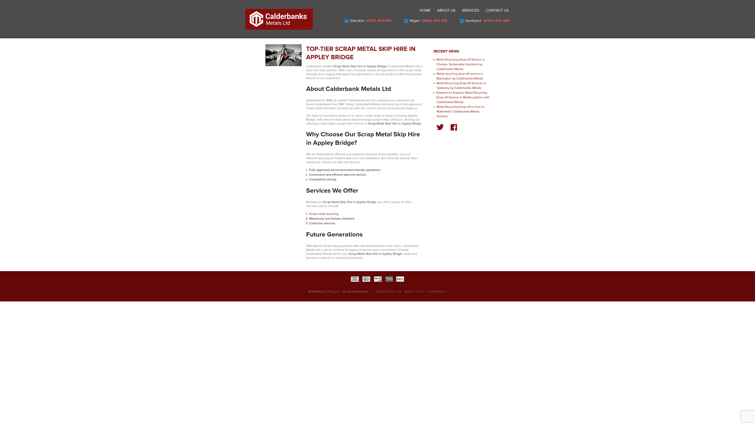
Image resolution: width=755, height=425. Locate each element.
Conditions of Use (388, 291)
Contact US (497, 10)
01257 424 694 (378, 21)
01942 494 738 (434, 21)
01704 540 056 (497, 21)
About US (446, 10)
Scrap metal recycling (324, 213)
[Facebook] (454, 127)
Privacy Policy (414, 291)
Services (470, 10)
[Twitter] (440, 127)
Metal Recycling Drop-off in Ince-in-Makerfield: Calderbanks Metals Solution (460, 111)
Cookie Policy (436, 291)
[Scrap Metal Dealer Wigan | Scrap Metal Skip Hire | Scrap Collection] (279, 19)
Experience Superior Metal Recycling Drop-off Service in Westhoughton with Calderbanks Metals (463, 97)
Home (425, 10)
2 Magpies (333, 291)
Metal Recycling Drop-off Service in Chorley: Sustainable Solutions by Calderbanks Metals (460, 64)
